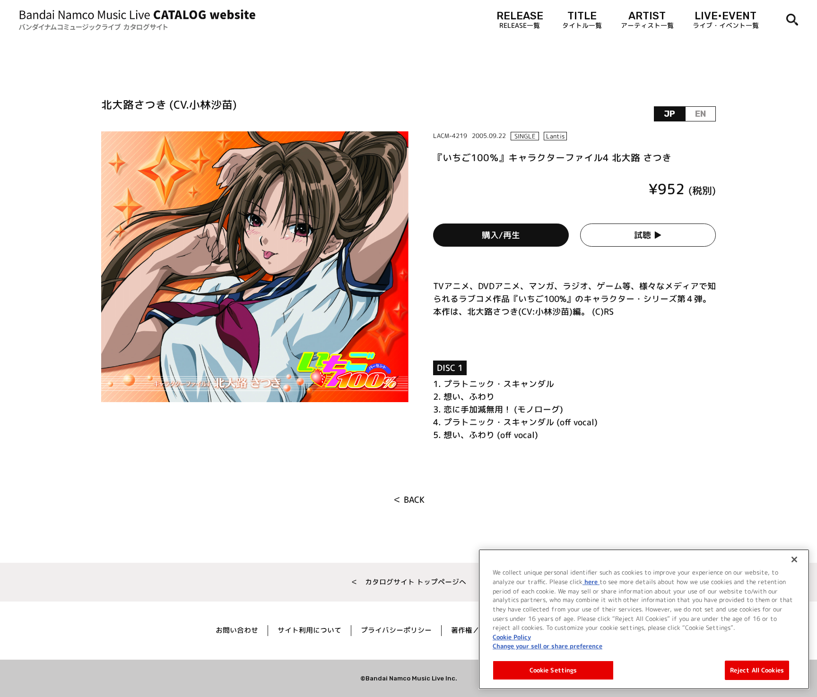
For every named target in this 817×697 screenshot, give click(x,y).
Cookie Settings (553, 669)
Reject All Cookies (757, 669)
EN (700, 114)
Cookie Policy (512, 636)
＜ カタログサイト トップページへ (408, 582)
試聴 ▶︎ (648, 235)
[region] (643, 619)
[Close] (794, 559)
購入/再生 (501, 235)
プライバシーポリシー (396, 630)
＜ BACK (409, 500)
